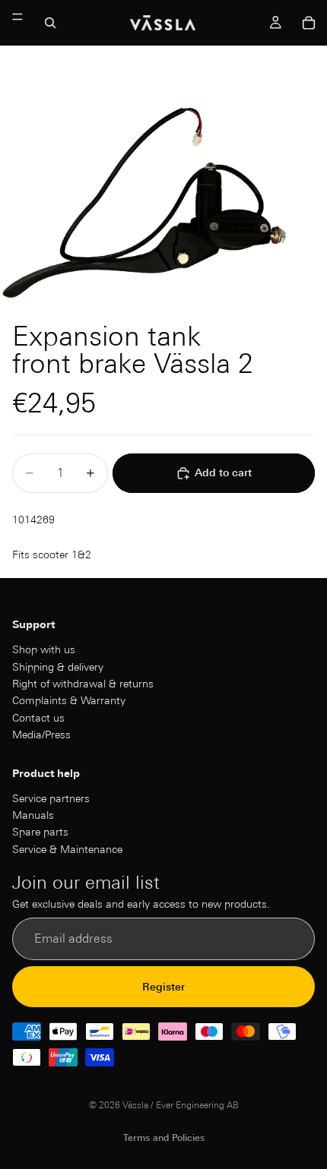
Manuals (33, 816)
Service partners (51, 798)
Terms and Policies (164, 1137)
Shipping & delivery (57, 667)
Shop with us (43, 650)
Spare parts (40, 832)
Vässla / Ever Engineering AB (180, 1105)
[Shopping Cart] (308, 22)
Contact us (38, 718)
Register (163, 987)
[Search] (50, 22)
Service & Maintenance (67, 849)
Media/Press (41, 735)
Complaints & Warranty (68, 701)
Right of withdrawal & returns (83, 684)
